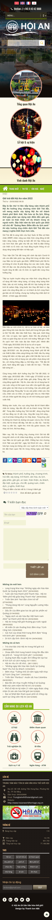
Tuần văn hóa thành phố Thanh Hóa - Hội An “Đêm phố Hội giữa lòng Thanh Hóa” (25, 595)
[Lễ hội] (14, 720)
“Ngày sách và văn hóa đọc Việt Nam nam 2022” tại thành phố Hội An (23, 617)
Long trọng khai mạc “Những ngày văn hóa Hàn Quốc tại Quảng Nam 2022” (26, 589)
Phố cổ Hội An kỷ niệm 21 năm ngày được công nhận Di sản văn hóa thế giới (25, 690)
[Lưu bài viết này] (43, 464)
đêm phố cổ (34, 862)
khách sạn (34, 867)
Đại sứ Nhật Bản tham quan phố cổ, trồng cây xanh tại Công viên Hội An (25, 695)
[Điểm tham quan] (37, 720)
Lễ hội (14, 727)
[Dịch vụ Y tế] (14, 758)
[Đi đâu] (38, 739)
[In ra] (43, 460)
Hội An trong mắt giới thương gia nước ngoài (26, 621)
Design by (27, 908)
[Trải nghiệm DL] (14, 739)
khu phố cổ (8, 862)
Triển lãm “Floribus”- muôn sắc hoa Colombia (26, 677)
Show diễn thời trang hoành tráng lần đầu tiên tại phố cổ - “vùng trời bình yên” (26, 653)
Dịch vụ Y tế (14, 765)
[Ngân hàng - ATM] (37, 758)
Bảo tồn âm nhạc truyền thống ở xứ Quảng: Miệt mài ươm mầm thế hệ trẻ (24, 684)
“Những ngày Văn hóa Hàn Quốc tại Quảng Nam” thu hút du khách (24, 667)
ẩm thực (34, 872)
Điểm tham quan (38, 727)
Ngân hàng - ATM (38, 765)
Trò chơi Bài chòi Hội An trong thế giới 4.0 (24, 646)
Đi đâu (38, 746)
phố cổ (21, 862)
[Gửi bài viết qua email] (39, 460)
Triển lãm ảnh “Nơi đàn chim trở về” (22, 599)
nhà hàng (8, 872)
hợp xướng (21, 867)
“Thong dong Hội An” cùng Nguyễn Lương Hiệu (26, 605)
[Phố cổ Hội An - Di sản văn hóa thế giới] (26, 28)
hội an (8, 857)
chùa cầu (8, 867)
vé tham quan (34, 857)
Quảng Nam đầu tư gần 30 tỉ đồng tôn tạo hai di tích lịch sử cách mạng (25, 659)
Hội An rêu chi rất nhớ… (16, 663)
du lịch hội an (21, 857)
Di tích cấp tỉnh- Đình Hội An (18, 638)
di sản (21, 872)
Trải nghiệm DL (14, 746)
